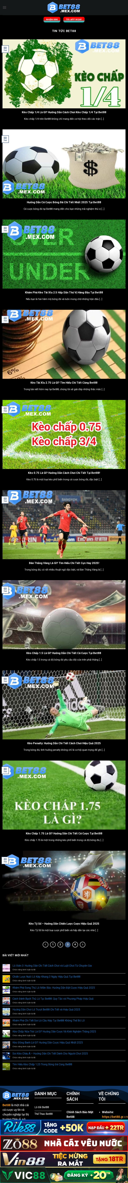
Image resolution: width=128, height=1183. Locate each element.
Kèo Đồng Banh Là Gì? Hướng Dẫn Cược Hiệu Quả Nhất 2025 (47, 1042)
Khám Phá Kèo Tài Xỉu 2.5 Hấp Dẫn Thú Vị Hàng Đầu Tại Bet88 (64, 292)
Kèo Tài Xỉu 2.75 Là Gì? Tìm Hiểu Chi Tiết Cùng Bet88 (64, 382)
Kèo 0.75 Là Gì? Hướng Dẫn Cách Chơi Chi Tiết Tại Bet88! (64, 472)
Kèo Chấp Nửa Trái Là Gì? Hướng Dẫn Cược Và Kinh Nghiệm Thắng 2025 (54, 1031)
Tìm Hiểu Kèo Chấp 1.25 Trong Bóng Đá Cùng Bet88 (42, 1064)
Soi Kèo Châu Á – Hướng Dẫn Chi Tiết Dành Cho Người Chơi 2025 (50, 1053)
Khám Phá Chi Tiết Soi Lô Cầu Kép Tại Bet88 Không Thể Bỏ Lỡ (48, 1020)
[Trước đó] (45, 944)
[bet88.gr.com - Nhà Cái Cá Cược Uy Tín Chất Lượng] (64, 7)
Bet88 (6, 1105)
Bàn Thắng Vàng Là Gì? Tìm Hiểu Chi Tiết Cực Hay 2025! (64, 563)
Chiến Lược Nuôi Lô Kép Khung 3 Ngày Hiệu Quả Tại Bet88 (46, 976)
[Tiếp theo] (83, 944)
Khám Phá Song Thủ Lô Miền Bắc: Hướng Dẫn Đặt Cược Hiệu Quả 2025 (53, 987)
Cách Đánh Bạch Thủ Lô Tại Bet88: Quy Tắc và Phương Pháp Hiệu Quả (53, 998)
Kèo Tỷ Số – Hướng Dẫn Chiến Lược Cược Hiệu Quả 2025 (64, 923)
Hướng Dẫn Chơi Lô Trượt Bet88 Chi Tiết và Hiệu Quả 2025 (46, 1009)
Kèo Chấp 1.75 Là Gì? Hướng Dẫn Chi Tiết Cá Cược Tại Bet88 (64, 833)
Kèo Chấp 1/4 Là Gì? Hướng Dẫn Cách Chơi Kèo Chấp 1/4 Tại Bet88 (64, 112)
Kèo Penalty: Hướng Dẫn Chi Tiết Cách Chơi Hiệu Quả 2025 (64, 743)
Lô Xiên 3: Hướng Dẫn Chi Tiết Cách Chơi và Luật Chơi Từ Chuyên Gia (52, 965)
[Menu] (4, 7)
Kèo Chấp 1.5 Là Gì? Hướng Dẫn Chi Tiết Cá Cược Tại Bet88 (64, 653)
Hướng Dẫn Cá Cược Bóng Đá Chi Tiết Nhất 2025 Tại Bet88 (64, 202)
